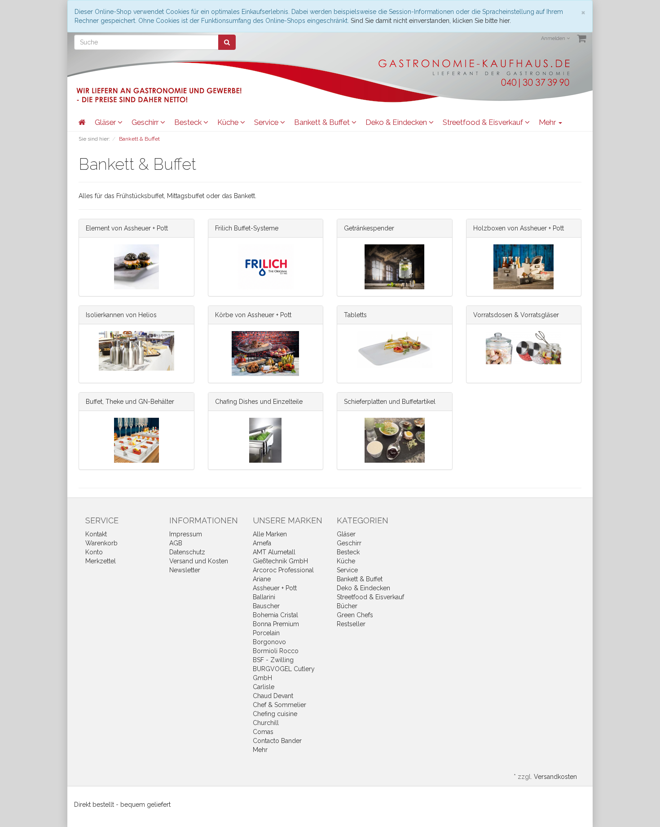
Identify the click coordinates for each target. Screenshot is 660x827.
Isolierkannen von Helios (121, 314)
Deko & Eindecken (397, 122)
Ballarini (264, 597)
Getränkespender (369, 228)
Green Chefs (355, 615)
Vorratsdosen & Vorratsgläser (516, 314)
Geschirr (146, 122)
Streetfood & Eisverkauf (484, 122)
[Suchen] (227, 42)
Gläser (106, 122)
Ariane (262, 579)
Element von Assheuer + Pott (127, 228)
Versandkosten (555, 776)
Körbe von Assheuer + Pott (253, 314)
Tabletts (355, 314)
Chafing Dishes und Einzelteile (259, 401)
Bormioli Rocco (276, 651)
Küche (228, 122)
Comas (263, 731)
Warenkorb (101, 543)
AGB (175, 543)
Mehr (260, 749)
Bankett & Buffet (323, 122)
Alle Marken (270, 534)
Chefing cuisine (275, 713)
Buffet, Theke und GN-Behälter (130, 401)
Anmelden (554, 38)
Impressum (185, 534)
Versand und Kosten (198, 561)
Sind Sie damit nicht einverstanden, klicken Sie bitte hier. (431, 20)
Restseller (351, 624)
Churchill (266, 722)
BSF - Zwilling (273, 659)
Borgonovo (269, 642)
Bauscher (266, 606)
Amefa (262, 543)
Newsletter (184, 570)
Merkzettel (100, 561)
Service (267, 122)
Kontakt (96, 534)
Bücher (347, 606)
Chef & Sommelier (279, 704)
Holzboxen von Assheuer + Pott (518, 228)
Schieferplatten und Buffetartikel (390, 401)
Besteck (188, 122)
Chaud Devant (273, 695)
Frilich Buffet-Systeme (246, 228)
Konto (94, 552)
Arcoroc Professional (283, 570)
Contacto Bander (277, 740)
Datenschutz (187, 552)
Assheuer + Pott (275, 588)
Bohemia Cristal (275, 615)
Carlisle (263, 686)
